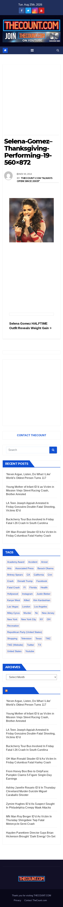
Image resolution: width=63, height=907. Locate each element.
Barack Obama (45, 568)
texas (38, 638)
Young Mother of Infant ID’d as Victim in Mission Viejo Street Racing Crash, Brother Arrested (30, 490)
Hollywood (12, 593)
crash (10, 581)
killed (27, 600)
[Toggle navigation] (32, 50)
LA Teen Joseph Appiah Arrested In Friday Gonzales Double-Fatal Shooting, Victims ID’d (30, 507)
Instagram (27, 593)
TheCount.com (20, 690)
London (26, 606)
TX (39, 644)
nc (36, 613)
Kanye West (13, 600)
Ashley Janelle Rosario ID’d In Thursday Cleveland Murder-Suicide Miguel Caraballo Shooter (30, 791)
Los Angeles (40, 606)
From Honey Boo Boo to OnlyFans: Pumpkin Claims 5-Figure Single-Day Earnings (29, 775)
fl (25, 587)
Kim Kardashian (41, 600)
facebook (41, 581)
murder (27, 613)
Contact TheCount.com (35, 900)
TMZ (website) (15, 644)
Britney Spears (15, 574)
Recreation (13, 625)
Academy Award (15, 562)
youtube (29, 651)
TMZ (48, 638)
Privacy (17, 900)
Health (44, 587)
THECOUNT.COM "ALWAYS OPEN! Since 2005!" (35, 180)
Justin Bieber (43, 593)
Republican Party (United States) (24, 632)
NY (41, 619)
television (26, 638)
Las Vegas (12, 606)
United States (14, 651)
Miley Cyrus (13, 613)
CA (28, 574)
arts (9, 568)
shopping (12, 638)
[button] (58, 50)
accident (32, 562)
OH (48, 619)
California (39, 574)
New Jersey (48, 613)
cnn (50, 574)
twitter (30, 644)
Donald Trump (25, 581)
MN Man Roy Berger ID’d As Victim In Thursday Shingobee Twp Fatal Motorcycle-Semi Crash (29, 820)
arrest (44, 562)
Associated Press (24, 568)
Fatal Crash (13, 587)
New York (12, 619)
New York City (28, 619)
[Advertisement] (31, 100)
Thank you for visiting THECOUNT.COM (31, 895)
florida (33, 587)
